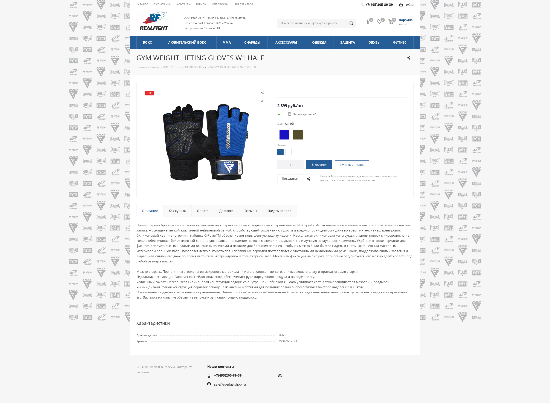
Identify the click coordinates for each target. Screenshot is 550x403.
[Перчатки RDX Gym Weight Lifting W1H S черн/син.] (206, 142)
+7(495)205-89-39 (228, 375)
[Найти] (351, 23)
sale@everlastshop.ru (230, 384)
